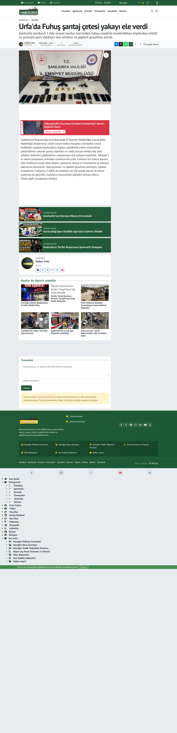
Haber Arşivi (98, 452)
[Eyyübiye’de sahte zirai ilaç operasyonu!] (35, 320)
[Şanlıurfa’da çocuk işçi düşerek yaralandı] (65, 320)
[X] (126, 425)
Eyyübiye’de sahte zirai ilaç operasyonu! (34, 332)
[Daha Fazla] (131, 44)
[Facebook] (43, 270)
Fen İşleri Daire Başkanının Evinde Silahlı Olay (34, 304)
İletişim (13, 534)
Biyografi (14, 525)
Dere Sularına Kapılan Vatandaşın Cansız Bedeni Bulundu (93, 305)
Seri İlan (13, 518)
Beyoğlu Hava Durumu (69, 444)
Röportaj (14, 521)
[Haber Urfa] (27, 262)
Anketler (14, 528)
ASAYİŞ (34, 20)
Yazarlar (56, 2)
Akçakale (112, 10)
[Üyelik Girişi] (156, 3)
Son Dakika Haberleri (67, 452)
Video (43, 2)
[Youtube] (62, 270)
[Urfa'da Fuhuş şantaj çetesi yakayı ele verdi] (65, 77)
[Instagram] (52, 270)
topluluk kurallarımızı (47, 397)
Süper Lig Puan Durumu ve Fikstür (31, 551)
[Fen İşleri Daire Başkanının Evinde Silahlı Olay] (35, 292)
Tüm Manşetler (31, 452)
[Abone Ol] (150, 44)
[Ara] (152, 11)
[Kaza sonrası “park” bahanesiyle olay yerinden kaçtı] (95, 320)
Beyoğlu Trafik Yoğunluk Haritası (102, 446)
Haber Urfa (42, 261)
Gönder (26, 388)
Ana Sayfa (14, 478)
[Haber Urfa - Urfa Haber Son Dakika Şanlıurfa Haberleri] (28, 10)
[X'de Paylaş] (121, 44)
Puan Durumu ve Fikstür (138, 444)
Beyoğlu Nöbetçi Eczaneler (36, 444)
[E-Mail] (38, 270)
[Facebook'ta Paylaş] (116, 44)
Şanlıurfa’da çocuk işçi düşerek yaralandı (62, 332)
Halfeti (92, 462)
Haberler (23, 20)
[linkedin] (149, 472)
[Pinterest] (131, 425)
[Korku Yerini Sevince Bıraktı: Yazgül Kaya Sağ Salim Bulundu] (65, 289)
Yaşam (77, 462)
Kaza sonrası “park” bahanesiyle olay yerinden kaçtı (94, 333)
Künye (12, 531)
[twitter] (61, 472)
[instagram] (90, 472)
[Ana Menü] (157, 11)
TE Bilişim (153, 463)
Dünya (85, 462)
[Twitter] (47, 270)
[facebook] (31, 472)
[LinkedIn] (140, 425)
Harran (122, 10)
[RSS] (150, 425)
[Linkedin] (57, 270)
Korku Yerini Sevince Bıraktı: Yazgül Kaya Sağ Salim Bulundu (63, 298)
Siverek (88, 10)
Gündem (65, 10)
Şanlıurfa (77, 10)
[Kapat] (175, 567)
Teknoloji (101, 462)
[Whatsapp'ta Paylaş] (125, 44)
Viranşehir (99, 10)
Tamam (83, 567)
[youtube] (120, 472)
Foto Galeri (28, 2)
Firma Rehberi (17, 515)
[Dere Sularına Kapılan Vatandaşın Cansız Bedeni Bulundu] (95, 292)
